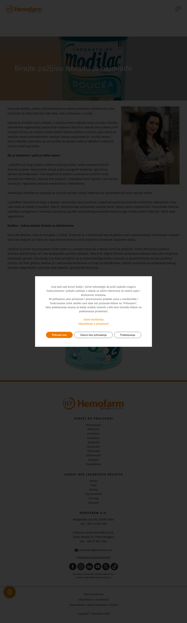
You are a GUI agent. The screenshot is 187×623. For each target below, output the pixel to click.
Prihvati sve (59, 334)
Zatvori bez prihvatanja (93, 334)
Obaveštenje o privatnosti (93, 323)
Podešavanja (127, 334)
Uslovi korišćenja (94, 319)
